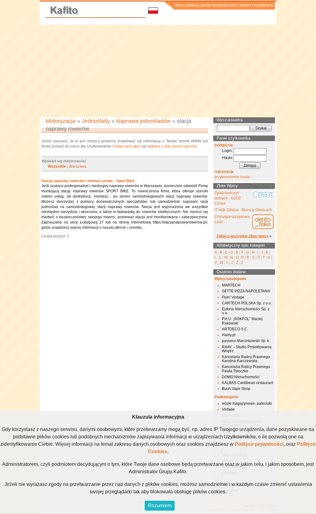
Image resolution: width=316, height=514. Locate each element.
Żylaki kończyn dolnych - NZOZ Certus (227, 198)
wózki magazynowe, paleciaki (247, 403)
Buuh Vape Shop (236, 389)
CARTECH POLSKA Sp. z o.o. (247, 303)
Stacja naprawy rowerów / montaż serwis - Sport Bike (88, 181)
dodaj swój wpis (127, 146)
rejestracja (224, 171)
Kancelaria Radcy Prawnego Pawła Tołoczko (246, 369)
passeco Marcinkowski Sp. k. (246, 341)
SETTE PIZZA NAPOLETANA (246, 291)
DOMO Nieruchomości (241, 377)
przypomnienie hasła (232, 177)
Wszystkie (57, 166)
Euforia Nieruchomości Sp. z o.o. (245, 311)
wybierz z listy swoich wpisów (172, 146)
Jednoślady (96, 121)
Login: (227, 150)
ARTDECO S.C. (235, 329)
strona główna (187, 5)
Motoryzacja (61, 121)
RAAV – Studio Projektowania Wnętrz (247, 349)
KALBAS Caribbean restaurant (247, 383)
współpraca (263, 5)
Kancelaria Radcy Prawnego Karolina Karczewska (246, 359)
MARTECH (231, 285)
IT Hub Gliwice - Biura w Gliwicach (243, 210)
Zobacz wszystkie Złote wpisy (242, 236)
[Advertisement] (158, 71)
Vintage (228, 409)
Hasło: (227, 158)
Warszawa (77, 166)
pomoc (245, 5)
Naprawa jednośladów (143, 121)
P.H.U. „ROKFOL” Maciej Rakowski (242, 321)
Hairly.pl (228, 335)
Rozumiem (160, 505)
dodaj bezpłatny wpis (219, 5)
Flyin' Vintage (233, 297)
